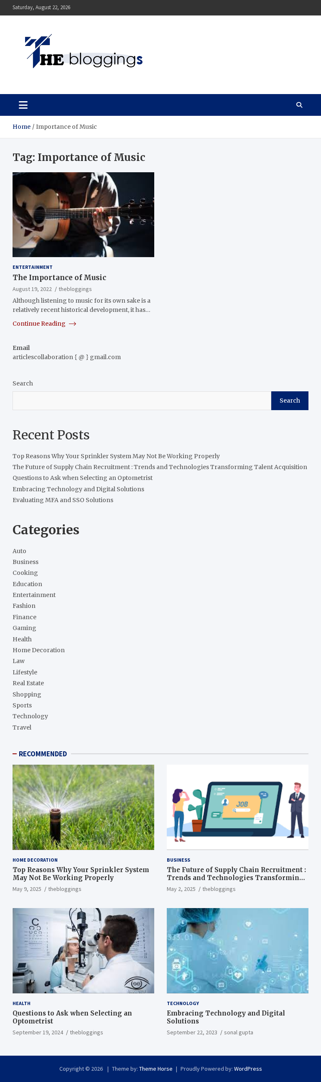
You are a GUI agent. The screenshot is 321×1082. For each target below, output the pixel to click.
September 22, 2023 (192, 1032)
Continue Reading (40, 323)
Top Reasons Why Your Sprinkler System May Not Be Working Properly (116, 456)
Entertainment (33, 267)
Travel (22, 727)
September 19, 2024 (38, 1032)
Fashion (24, 606)
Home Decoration (39, 650)
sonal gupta (238, 1032)
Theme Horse (156, 1068)
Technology (30, 716)
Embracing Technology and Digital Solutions (78, 489)
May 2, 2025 (181, 889)
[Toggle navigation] (23, 105)
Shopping (27, 694)
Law (19, 661)
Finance (24, 617)
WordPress (248, 1068)
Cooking (25, 573)
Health (22, 639)
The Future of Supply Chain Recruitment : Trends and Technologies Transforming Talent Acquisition (160, 467)
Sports (22, 705)
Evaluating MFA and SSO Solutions (63, 500)
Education (27, 584)
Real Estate (28, 683)
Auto (19, 551)
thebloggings (75, 289)
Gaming (24, 628)
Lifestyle (25, 672)
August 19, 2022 (32, 289)
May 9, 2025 (27, 889)
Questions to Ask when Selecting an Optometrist (83, 478)
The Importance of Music (59, 277)
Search (23, 383)
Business (25, 562)
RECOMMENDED (43, 753)
